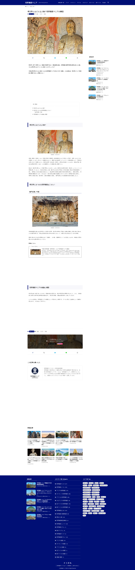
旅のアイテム (61, 530)
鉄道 (90, 485)
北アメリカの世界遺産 (63, 504)
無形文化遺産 (95, 511)
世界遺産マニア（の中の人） (35, 376)
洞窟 (85, 499)
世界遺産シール (62, 487)
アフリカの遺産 (61, 547)
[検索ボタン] (108, 2)
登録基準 (96, 485)
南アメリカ (100, 499)
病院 (84, 504)
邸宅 (85, 485)
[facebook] (64, 563)
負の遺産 (91, 504)
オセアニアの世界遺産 (63, 500)
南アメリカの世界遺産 (63, 507)
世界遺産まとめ (62, 510)
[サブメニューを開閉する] (79, 490)
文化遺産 (92, 506)
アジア (41, 14)
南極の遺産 (60, 557)
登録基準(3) (95, 487)
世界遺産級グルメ (62, 537)
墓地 (90, 508)
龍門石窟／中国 (38, 112)
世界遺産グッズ (61, 534)
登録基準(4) (87, 490)
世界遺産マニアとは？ (61, 565)
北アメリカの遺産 (62, 550)
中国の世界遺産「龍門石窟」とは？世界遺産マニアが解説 (55, 249)
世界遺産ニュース (62, 524)
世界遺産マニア (31, 2)
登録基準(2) (86, 487)
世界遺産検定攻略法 (62, 520)
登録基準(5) (96, 490)
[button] (33, 58)
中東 (91, 483)
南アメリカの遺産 (62, 553)
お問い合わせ (75, 565)
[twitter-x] (66, 563)
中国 (44, 14)
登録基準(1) (103, 485)
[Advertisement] (55, 88)
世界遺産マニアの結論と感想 (40, 114)
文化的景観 (100, 506)
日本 (85, 501)
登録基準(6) (86, 492)
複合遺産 (103, 504)
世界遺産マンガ (62, 484)
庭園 (102, 483)
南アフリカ (92, 499)
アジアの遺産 (61, 540)
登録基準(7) (95, 492)
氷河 (102, 501)
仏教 (85, 506)
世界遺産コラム (61, 527)
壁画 (85, 508)
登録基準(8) (86, 494)
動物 (103, 497)
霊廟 (95, 513)
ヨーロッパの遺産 (62, 544)
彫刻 (96, 483)
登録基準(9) (95, 494)
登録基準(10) (87, 497)
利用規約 (69, 565)
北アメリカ (97, 508)
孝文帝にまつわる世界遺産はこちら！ (42, 110)
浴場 (90, 513)
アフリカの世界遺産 (63, 497)
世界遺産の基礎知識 (63, 514)
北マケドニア (86, 511)
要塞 (85, 513)
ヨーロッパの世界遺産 (63, 494)
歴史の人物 (31, 14)
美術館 (96, 501)
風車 (97, 504)
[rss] (71, 563)
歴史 (37, 14)
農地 (91, 501)
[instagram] (68, 563)
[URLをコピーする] (77, 58)
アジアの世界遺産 (62, 490)
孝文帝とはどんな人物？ (39, 108)
